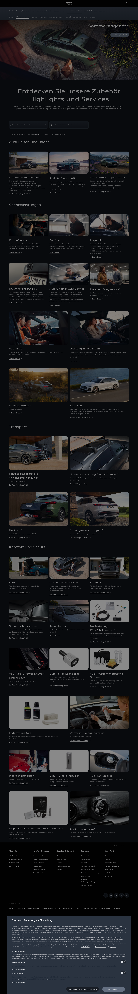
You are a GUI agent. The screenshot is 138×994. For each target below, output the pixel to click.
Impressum (113, 947)
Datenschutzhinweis (100, 947)
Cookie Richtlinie (85, 947)
